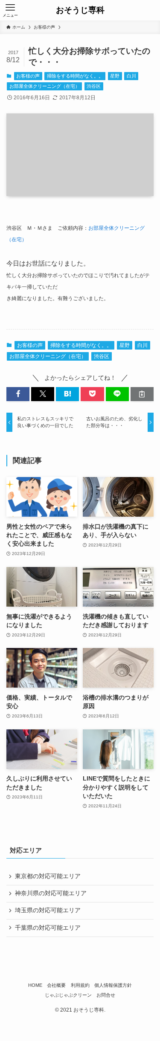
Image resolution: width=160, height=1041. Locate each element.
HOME (35, 985)
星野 (114, 75)
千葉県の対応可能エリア (48, 928)
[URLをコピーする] (142, 394)
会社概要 (56, 985)
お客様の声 (28, 75)
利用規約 (80, 985)
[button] (17, 394)
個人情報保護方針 (113, 985)
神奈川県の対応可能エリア (51, 893)
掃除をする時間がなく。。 (75, 75)
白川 (131, 75)
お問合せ (105, 995)
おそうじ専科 (80, 10)
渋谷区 (94, 86)
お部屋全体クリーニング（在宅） (44, 86)
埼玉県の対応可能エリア (48, 910)
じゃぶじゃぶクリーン (68, 995)
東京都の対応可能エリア (48, 876)
